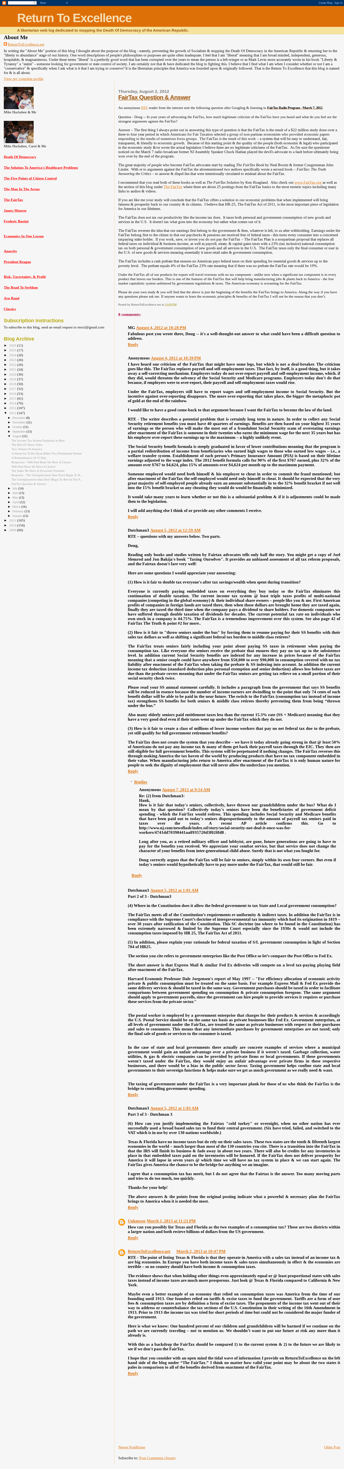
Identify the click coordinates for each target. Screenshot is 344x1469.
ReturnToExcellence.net (26, 44)
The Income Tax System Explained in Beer (38, 440)
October (17, 427)
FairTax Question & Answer (154, 97)
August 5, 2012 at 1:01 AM (174, 890)
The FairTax (173, 187)
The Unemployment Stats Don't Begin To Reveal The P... (47, 479)
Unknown (137, 1221)
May (15, 497)
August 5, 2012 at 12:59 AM (175, 530)
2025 (13, 350)
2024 (13, 355)
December (19, 417)
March (16, 506)
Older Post (332, 1447)
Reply (133, 344)
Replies (140, 782)
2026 (13, 345)
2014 (13, 403)
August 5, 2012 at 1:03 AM (174, 1108)
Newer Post (127, 1447)
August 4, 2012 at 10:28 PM (161, 327)
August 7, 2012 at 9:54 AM (186, 789)
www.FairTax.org (308, 182)
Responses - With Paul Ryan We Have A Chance (41, 462)
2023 (13, 360)
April (16, 502)
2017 (13, 389)
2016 (13, 394)
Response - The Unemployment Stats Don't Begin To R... (47, 475)
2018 (13, 384)
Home (140, 1447)
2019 (13, 379)
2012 (13, 413)
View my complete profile (23, 79)
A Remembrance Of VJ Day (29, 457)
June (15, 493)
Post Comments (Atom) (157, 1458)
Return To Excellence (74, 18)
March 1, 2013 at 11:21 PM (171, 1221)
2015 (13, 398)
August (17, 436)
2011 (13, 520)
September (19, 431)
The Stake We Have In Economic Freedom (38, 470)
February (18, 511)
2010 (13, 525)
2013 (13, 408)
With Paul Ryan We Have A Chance (34, 466)
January (17, 515)
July (15, 488)
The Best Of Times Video (27, 444)
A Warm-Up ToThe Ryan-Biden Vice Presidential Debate (47, 453)
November (19, 422)
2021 (13, 369)
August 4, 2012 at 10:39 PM (176, 358)
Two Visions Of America (27, 449)
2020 (13, 374)
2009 (13, 530)
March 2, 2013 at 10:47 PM (201, 1251)
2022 (13, 365)
